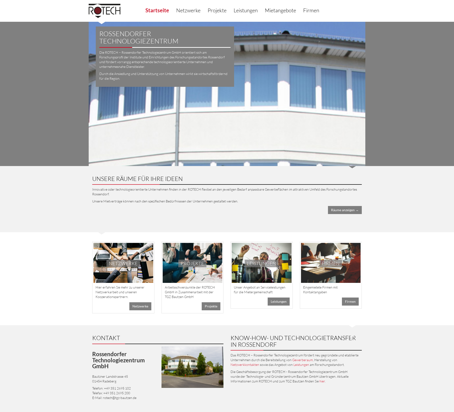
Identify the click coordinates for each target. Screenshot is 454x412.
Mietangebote (280, 10)
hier (322, 381)
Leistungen (246, 10)
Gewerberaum (302, 360)
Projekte (217, 10)
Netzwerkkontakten (245, 365)
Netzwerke (188, 10)
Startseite (157, 10)
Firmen (311, 10)
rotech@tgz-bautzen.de (119, 398)
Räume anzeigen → (345, 210)
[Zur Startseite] (104, 11)
